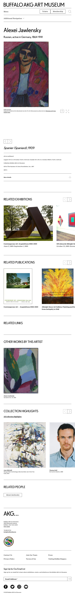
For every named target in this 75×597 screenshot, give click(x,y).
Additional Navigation (13, 18)
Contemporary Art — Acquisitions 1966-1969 (21, 307)
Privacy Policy (9, 559)
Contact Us (8, 555)
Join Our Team (31, 555)
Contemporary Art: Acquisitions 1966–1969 (20, 244)
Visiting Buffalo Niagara (57, 559)
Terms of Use (31, 559)
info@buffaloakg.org (10, 532)
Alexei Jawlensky (22, 30)
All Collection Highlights (13, 416)
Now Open (7, 526)
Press (50, 555)
